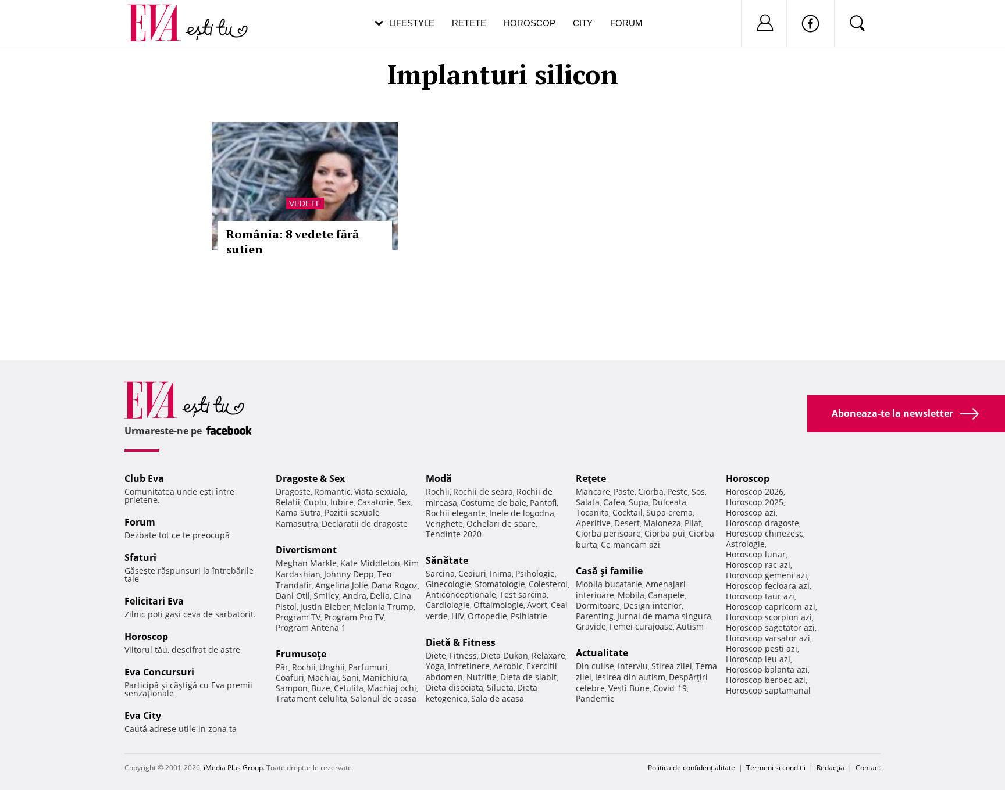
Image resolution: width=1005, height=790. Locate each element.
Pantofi (543, 502)
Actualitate (602, 652)
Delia (380, 595)
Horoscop (529, 23)
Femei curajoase (641, 626)
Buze (320, 688)
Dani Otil (293, 595)
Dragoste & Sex (310, 478)
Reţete (591, 478)
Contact (868, 768)
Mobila (631, 594)
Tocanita (592, 512)
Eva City (142, 715)
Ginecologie (448, 583)
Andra (354, 595)
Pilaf (693, 522)
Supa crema (669, 512)
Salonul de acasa (383, 698)
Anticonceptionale (461, 594)
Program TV (298, 617)
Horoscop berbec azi (766, 679)
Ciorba (651, 491)
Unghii (332, 667)
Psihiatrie (529, 615)
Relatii (288, 501)
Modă (439, 478)
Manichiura (384, 677)
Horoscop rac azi (758, 564)
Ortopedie (487, 615)
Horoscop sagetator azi (770, 627)
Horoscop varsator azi (768, 638)
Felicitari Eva (154, 601)
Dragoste (293, 491)
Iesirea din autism (630, 676)
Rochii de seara (483, 491)
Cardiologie (448, 604)
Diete (436, 655)
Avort (537, 604)
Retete (469, 23)
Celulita (348, 688)
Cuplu (315, 501)
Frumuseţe (301, 654)
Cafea (614, 501)
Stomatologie (500, 583)
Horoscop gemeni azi (766, 575)
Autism (690, 626)
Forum (626, 23)
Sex (404, 501)
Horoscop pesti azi (761, 648)
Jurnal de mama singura (664, 615)
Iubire (342, 501)
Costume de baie (493, 502)
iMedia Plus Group (233, 768)
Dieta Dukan (504, 655)
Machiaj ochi (391, 688)
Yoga (435, 665)
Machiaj (323, 677)
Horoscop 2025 (754, 501)
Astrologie (745, 543)
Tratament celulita (311, 698)
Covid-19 (670, 688)
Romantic (332, 491)
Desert (627, 522)
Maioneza (662, 522)
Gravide (591, 626)
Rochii (304, 667)
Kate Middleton (370, 563)
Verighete (444, 523)
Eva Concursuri (159, 672)
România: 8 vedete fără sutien (292, 241)
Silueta (500, 687)
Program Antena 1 (311, 627)
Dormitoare (598, 605)
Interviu (633, 665)
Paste (624, 491)
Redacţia (830, 768)
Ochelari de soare (501, 523)
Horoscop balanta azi (767, 669)
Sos (698, 491)
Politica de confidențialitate (691, 768)
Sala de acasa (497, 698)
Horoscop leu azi (758, 658)
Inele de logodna (521, 513)
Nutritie (481, 676)
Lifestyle (411, 23)
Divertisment (306, 550)
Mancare (593, 491)
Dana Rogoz (395, 585)
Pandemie (595, 698)
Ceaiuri (472, 573)
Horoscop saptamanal (768, 690)
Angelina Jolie (341, 585)
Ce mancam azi (630, 544)
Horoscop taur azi (760, 596)
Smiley (326, 595)
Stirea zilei (671, 665)
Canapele (666, 594)
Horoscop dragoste (762, 522)
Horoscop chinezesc (764, 533)
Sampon (292, 688)
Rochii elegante (456, 513)
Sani (350, 677)
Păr (282, 667)
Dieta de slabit (528, 676)
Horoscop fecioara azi (768, 585)
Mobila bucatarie (609, 583)
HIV (457, 615)
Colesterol (548, 583)
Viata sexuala (379, 491)
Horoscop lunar (756, 554)
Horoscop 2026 (754, 491)
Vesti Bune (629, 688)
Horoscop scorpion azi (769, 617)
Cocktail (627, 512)
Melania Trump (384, 606)
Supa (638, 501)
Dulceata (669, 501)
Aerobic (508, 665)
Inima (501, 573)
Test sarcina (523, 594)
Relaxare (548, 655)
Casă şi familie (609, 570)
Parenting (595, 615)
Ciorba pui (664, 533)
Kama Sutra (298, 512)
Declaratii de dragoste (365, 523)
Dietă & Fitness (461, 642)
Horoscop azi (751, 512)
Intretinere (469, 665)
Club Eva (144, 478)
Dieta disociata (454, 687)
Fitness (463, 655)
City (583, 23)
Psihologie (535, 573)
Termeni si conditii (776, 768)
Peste (677, 491)
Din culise (595, 665)
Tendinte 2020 (454, 533)
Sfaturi (140, 557)
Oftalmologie (498, 604)
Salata (588, 501)
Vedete (305, 203)
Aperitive (593, 522)
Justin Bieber (325, 606)
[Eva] (160, 14)
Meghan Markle (306, 563)
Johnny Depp (349, 574)
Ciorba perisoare (608, 533)
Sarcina (440, 573)
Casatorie (375, 501)
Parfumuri (368, 667)
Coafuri (290, 677)
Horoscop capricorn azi (770, 606)
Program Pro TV (354, 617)
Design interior (652, 605)
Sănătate (447, 560)
